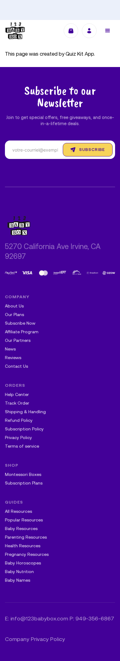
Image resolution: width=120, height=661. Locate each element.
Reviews (13, 358)
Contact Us (16, 366)
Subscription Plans (23, 483)
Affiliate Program (21, 332)
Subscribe (92, 150)
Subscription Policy (24, 429)
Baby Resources (21, 529)
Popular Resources (24, 520)
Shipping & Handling (25, 412)
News (10, 349)
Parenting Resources (26, 537)
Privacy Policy (18, 438)
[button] (107, 30)
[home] (15, 30)
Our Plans (14, 315)
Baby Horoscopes (23, 563)
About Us (14, 306)
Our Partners (17, 340)
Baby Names (17, 580)
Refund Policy (19, 420)
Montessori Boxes (23, 475)
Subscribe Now (20, 323)
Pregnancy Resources (27, 554)
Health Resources (22, 546)
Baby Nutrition (19, 572)
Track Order (17, 403)
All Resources (18, 511)
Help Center (17, 395)
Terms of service (22, 446)
